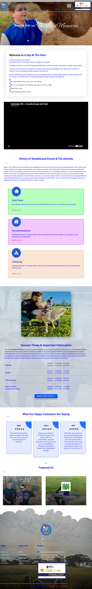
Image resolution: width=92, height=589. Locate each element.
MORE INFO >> (17, 210)
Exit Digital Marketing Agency (57, 586)
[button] (44, 463)
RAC (22, 495)
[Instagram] (49, 538)
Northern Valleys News (66, 495)
